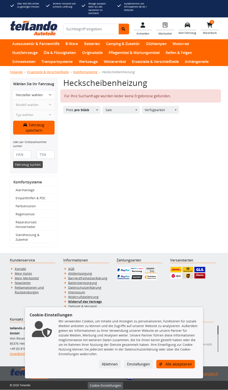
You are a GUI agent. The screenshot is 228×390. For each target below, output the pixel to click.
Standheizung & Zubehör (27, 237)
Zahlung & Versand (82, 306)
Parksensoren (26, 206)
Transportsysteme (57, 61)
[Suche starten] (124, 29)
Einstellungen (138, 364)
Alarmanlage (25, 190)
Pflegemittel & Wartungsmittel (134, 52)
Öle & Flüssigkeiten (60, 52)
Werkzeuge (88, 61)
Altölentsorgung (80, 273)
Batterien (92, 43)
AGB (71, 269)
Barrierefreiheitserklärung (87, 278)
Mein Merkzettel (27, 278)
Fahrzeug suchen (28, 164)
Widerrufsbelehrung (83, 297)
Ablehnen (110, 364)
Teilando (16, 72)
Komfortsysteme (85, 72)
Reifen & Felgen (179, 52)
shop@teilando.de (23, 354)
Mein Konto (23, 273)
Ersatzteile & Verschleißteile (155, 61)
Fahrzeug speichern (35, 127)
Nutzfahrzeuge (25, 52)
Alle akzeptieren (178, 364)
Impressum (76, 292)
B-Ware (71, 43)
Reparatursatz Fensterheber (26, 224)
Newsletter (23, 283)
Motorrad (181, 43)
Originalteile (92, 52)
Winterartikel (115, 61)
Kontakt (20, 269)
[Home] (34, 28)
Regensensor (25, 214)
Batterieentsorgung (82, 283)
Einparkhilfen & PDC (31, 198)
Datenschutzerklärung (84, 287)
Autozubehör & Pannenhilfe (35, 43)
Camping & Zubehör (123, 43)
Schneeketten (23, 61)
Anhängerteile (197, 61)
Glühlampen (156, 43)
